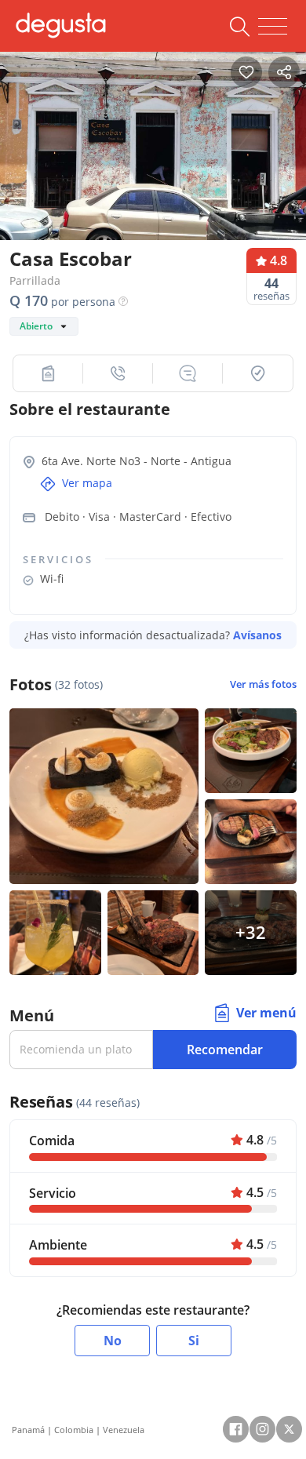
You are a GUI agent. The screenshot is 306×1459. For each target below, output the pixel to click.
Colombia (73, 1429)
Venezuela (123, 1429)
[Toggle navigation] (272, 26)
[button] (48, 373)
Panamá (28, 1429)
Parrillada (34, 280)
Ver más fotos (263, 684)
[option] (153, 151)
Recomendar (225, 1049)
